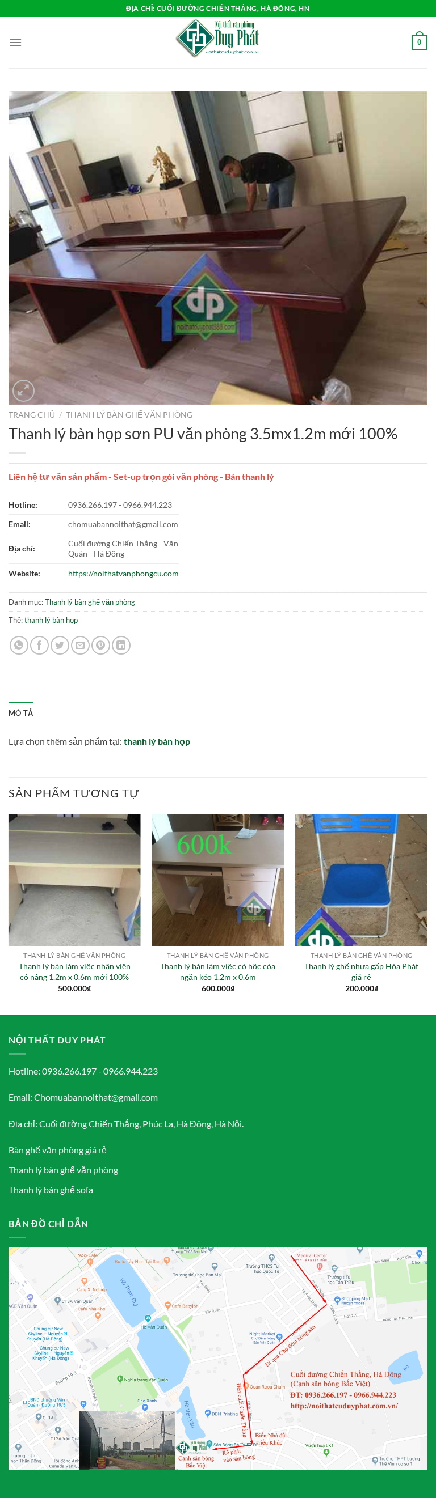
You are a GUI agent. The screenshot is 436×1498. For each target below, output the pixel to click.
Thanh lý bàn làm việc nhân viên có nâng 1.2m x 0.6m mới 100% (75, 971)
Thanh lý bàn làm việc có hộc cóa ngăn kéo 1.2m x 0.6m (217, 971)
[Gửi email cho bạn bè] (80, 645)
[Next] (426, 913)
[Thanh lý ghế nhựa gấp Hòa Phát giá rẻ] (361, 880)
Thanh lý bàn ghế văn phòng (129, 414)
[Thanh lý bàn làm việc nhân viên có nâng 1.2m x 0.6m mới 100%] (75, 880)
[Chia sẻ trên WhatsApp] (19, 645)
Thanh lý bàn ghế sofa (51, 1189)
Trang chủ (32, 414)
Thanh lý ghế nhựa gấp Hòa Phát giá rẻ (361, 971)
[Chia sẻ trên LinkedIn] (121, 645)
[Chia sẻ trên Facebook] (39, 645)
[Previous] (9, 913)
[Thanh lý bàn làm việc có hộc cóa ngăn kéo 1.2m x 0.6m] (218, 880)
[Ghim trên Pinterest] (100, 645)
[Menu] (15, 42)
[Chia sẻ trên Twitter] (60, 645)
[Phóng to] (23, 391)
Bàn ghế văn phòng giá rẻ (58, 1149)
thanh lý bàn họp (51, 620)
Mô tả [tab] (21, 713)
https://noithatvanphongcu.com (123, 573)
